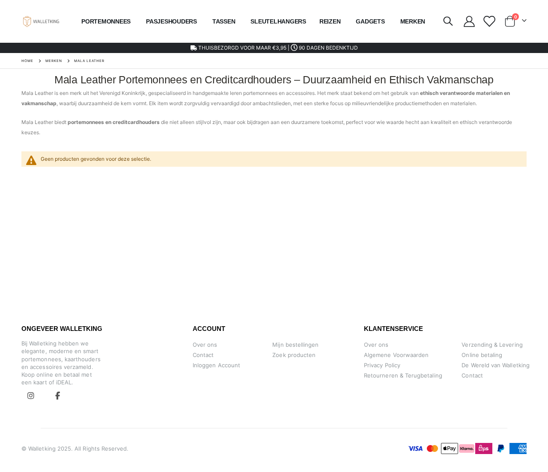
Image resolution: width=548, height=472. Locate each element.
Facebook (57, 395)
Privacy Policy (382, 365)
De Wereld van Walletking (496, 365)
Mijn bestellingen (295, 344)
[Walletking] (41, 21)
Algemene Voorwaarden (396, 354)
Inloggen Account (216, 365)
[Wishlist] (488, 21)
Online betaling (482, 354)
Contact (203, 354)
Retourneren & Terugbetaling (403, 375)
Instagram (30, 395)
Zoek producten (294, 354)
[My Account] (469, 21)
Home (27, 61)
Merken (53, 60)
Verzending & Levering (492, 344)
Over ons (205, 344)
